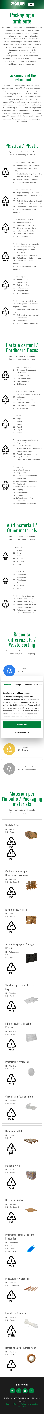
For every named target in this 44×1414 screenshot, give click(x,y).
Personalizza (20, 732)
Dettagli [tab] (18, 685)
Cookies (9, 1404)
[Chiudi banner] (40, 679)
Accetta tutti (22, 725)
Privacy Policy (20, 1404)
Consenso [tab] (7, 685)
